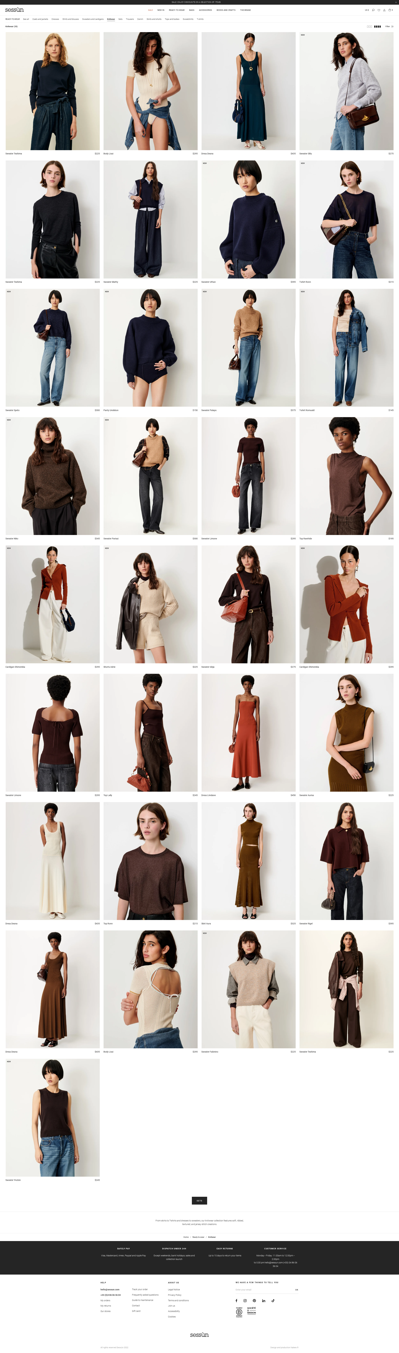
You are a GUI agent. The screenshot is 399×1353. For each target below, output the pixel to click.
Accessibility (174, 1311)
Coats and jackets (40, 19)
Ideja (207, 667)
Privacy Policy (174, 1295)
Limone (209, 538)
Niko (11, 538)
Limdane (208, 795)
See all (26, 19)
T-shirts (200, 19)
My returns (106, 1306)
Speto (12, 410)
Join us (171, 1306)
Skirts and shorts (154, 19)
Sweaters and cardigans (93, 19)
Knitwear (111, 19)
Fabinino (209, 1051)
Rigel (305, 923)
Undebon (110, 410)
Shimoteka (15, 667)
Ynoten (13, 1180)
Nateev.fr (294, 1347)
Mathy (110, 282)
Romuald (307, 410)
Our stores (106, 1311)
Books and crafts (226, 10)
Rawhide (305, 538)
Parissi (110, 538)
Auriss (306, 795)
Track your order (140, 1289)
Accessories (205, 10)
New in (160, 10)
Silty (305, 153)
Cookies (172, 1316)
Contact (136, 1305)
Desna (207, 153)
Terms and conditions (178, 1300)
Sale (150, 10)
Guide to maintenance (142, 1300)
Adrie (109, 667)
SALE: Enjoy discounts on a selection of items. (196, 2)
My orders (105, 1300)
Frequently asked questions (145, 1295)
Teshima (13, 153)
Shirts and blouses (70, 19)
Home (186, 1237)
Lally (107, 795)
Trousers (130, 19)
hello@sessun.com (110, 1289)
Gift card (136, 1311)
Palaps (208, 410)
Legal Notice (174, 1289)
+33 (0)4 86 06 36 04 (111, 1295)
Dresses (55, 19)
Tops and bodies (172, 19)
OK (296, 1290)
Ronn (305, 282)
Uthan (208, 282)
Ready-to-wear (177, 10)
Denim (140, 19)
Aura (206, 923)
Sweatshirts (188, 19)
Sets (120, 19)
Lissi (108, 153)
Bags (191, 10)
